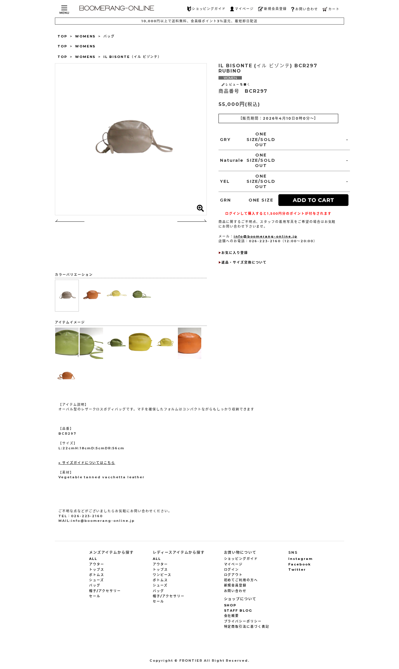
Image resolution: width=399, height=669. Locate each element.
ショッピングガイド (209, 9)
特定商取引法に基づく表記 (246, 627)
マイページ (244, 9)
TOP (62, 36)
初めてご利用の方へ (241, 580)
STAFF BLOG (238, 610)
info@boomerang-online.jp (265, 236)
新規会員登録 (275, 9)
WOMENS (85, 36)
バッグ (109, 36)
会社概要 (231, 616)
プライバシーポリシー (243, 621)
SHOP (230, 605)
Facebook (299, 564)
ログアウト (233, 575)
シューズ (96, 580)
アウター (96, 564)
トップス (96, 569)
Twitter (297, 569)
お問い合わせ (306, 9)
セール (94, 596)
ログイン (231, 569)
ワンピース (162, 575)
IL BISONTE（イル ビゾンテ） (132, 57)
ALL (93, 559)
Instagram (300, 559)
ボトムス (96, 575)
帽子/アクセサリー (105, 591)
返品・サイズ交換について (244, 262)
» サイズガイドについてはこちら (86, 463)
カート (334, 9)
